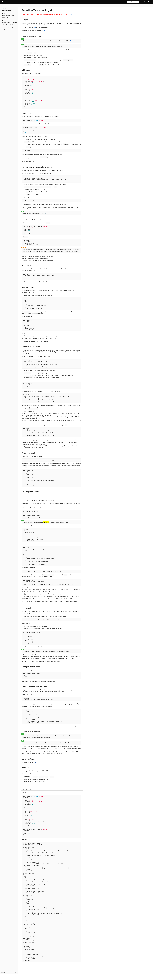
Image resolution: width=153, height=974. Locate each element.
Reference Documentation (7, 24)
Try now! (150, 1)
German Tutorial (5, 17)
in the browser (72, 40)
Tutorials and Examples (7, 12)
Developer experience (6, 10)
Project (143, 1)
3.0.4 (149, 5)
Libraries (3, 26)
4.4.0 (70, 14)
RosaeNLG (3, 5)
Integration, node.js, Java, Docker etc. (9, 22)
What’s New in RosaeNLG (7, 6)
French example (5, 19)
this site (43, 30)
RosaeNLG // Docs (7, 2)
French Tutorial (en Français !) (8, 15)
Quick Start (4, 8)
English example (5, 20)
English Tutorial (5, 13)
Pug (35, 27)
